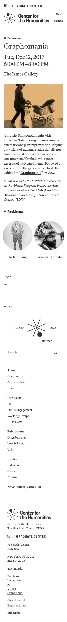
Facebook (13, 576)
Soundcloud (15, 593)
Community (15, 376)
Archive (12, 477)
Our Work (14, 398)
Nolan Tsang (18, 257)
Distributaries (16, 437)
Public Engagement (19, 410)
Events (12, 459)
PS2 (9, 404)
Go (56, 352)
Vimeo (11, 588)
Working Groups (18, 416)
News (11, 388)
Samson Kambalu (49, 257)
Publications (15, 431)
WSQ (10, 449)
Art (6, 284)
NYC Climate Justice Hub (24, 487)
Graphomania (30, 173)
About (11, 370)
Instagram (14, 580)
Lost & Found (16, 443)
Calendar (13, 465)
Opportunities (16, 382)
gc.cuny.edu (15, 568)
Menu (59, 14)
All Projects (14, 422)
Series (11, 471)
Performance (15, 38)
